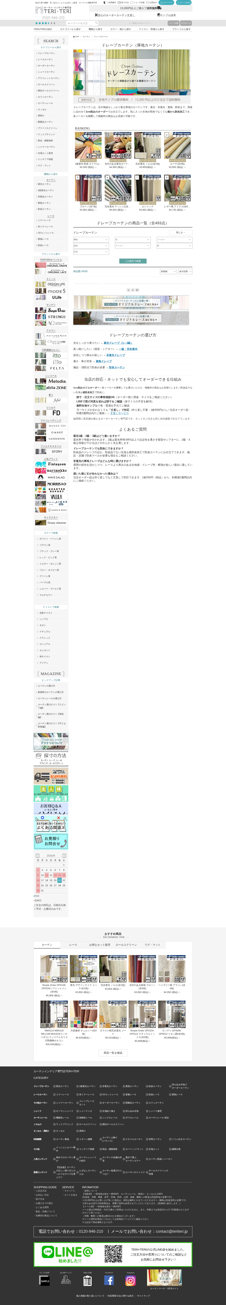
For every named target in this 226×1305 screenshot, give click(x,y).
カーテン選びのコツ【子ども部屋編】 (52, 725)
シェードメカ (85, 1111)
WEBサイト (173, 1288)
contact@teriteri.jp (172, 1231)
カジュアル (45, 644)
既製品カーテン (45, 122)
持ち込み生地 (132, 1111)
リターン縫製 (85, 1139)
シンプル (44, 619)
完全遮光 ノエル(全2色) (148, 163)
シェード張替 (174, 23)
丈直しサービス (119, 413)
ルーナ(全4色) (177, 163)
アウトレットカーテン (48, 78)
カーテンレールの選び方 (50, 698)
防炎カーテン (117, 367)
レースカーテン (45, 59)
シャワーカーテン (46, 147)
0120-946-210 (91, 1231)
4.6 (53, 23)
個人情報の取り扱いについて (90, 1296)
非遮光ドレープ (115, 355)
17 (137, 290)
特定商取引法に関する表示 (121, 1296)
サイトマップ (143, 1296)
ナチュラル (45, 631)
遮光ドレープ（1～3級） (118, 342)
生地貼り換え (108, 1111)
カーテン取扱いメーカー (160, 1159)
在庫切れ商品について (46, 1215)
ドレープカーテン (46, 53)
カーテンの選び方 (46, 686)
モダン (43, 625)
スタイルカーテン (134, 1139)
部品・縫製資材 (45, 140)
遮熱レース (43, 239)
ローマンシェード (64, 1111)
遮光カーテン (44, 184)
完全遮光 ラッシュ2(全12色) (118, 206)
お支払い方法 (42, 1195)
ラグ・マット (44, 165)
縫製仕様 (176, 1149)
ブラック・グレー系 (49, 551)
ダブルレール (186, 23)
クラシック (45, 638)
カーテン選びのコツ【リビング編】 (52, 706)
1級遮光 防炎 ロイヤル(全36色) (88, 163)
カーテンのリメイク (135, 1172)
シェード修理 (155, 1111)
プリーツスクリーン (47, 128)
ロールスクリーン (46, 84)
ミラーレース (44, 220)
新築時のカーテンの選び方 (51, 692)
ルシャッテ (148, 206)
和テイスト (45, 656)
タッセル (42, 109)
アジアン (44, 663)
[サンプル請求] (44, 1285)
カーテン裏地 (62, 1139)
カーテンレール (45, 103)
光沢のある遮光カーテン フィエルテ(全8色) (118, 163)
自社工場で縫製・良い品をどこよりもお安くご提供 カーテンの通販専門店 (66, 3)
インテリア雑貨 (45, 159)
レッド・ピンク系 (48, 557)
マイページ (69, 1191)
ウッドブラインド (46, 134)
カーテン (86, 37)
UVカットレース (46, 233)
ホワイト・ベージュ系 (50, 539)
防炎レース (43, 245)
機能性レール (62, 1117)
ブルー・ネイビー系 (49, 570)
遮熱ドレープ (104, 361)
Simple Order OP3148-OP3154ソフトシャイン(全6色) (54, 988)
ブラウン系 (45, 545)
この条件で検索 (133, 261)
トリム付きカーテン (181, 1139)
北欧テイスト (46, 613)
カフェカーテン (45, 97)
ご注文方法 (41, 1191)
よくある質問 (42, 1207)
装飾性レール (85, 1117)
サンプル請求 (168, 15)
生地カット (154, 1149)
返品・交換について (45, 1211)
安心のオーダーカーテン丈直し (116, 15)
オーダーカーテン (46, 65)
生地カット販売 (45, 153)
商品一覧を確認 (113, 1052)
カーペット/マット (134, 1149)
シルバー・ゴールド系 (50, 588)
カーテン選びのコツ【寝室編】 (51, 716)
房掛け (41, 115)
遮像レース (131, 1094)
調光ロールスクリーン (48, 90)
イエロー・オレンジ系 (50, 563)
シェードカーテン (46, 72)
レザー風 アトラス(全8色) (177, 206)
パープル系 (45, 582)
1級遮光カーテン (46, 190)
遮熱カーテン (44, 203)
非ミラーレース (45, 226)
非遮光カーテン (45, 196)
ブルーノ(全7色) (88, 206)
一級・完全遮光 (128, 349)
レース (73, 944)
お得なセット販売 (99, 944)
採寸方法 (40, 1199)
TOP (77, 37)
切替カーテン (155, 1139)
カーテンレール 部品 (159, 1117)
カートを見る (70, 1195)
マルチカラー (46, 595)
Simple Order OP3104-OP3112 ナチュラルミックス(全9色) (142, 1033)
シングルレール (109, 1117)
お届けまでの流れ (44, 1203)
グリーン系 (45, 576)
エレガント (45, 650)
